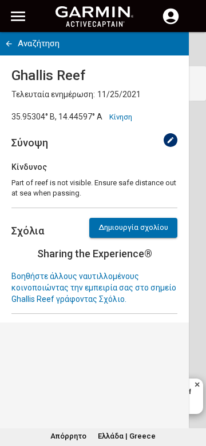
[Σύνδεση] (170, 22)
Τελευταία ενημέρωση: (53, 94)
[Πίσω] (9, 43)
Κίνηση (120, 117)
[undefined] (170, 140)
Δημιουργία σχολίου (133, 227)
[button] (191, 394)
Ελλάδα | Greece (127, 436)
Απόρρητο (68, 436)
